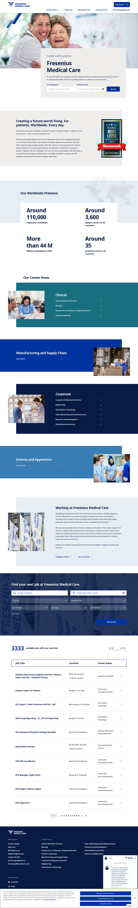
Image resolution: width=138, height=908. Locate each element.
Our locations (84, 557)
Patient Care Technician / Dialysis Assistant (73, 310)
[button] (39, 600)
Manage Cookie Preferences (105, 893)
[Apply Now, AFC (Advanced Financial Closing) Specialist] (122, 733)
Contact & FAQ (101, 10)
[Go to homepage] (19, 4)
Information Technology (65, 410)
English (130, 906)
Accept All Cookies (105, 904)
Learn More (20, 359)
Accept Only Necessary (105, 898)
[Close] (135, 898)
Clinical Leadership (63, 315)
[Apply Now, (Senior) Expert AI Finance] (122, 692)
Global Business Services (65, 424)
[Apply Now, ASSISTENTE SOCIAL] (122, 748)
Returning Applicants (121, 10)
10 (78, 816)
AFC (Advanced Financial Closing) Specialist (35, 732)
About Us (68, 10)
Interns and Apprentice (94, 854)
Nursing (59, 306)
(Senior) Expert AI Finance (27, 690)
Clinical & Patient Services (66, 301)
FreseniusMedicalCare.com (18, 864)
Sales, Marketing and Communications (71, 414)
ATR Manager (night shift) (27, 775)
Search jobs (111, 622)
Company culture (62, 557)
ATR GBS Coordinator (25, 761)
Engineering (60, 405)
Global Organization (16, 854)
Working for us (84, 10)
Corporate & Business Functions (68, 400)
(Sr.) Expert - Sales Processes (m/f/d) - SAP (35, 704)
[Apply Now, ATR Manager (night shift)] (122, 776)
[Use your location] (103, 89)
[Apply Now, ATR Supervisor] (122, 804)
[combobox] (89, 89)
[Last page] (86, 816)
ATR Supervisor (22, 802)
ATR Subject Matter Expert (28, 789)
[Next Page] (82, 816)
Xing (13, 886)
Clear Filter (15, 614)
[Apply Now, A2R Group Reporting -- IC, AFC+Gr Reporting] (122, 719)
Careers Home (13, 844)
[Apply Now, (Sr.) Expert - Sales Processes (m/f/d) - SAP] (122, 705)
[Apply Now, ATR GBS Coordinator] (122, 762)
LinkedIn (14, 882)
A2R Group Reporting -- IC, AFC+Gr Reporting (36, 718)
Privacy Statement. (50, 900)
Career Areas (51, 10)
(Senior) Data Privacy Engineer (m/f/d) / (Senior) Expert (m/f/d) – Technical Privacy (38, 676)
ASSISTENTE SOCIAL (25, 746)
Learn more (20, 465)
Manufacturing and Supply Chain (55, 857)
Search (113, 89)
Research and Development (67, 419)
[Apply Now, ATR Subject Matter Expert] (122, 790)
